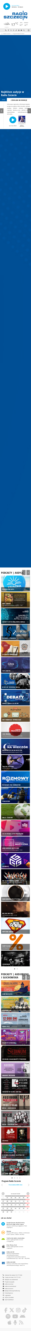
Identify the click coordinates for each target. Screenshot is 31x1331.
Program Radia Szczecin (18, 33)
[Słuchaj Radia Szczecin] (7, 6)
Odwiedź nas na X (11, 30)
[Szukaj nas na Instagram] (18, 1308)
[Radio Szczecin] (15, 15)
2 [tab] (17, 969)
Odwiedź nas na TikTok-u (16, 30)
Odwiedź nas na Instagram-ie (13, 30)
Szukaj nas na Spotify (18, 30)
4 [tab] (19, 1178)
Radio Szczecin (7, 33)
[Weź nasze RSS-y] (21, 1320)
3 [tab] (17, 1178)
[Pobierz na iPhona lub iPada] (9, 1320)
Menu (28, 30)
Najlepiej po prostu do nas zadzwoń (6, 30)
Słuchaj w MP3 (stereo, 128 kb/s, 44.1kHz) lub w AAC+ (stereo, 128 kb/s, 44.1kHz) (18, 1232)
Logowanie (8, 1295)
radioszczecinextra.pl (10, 1286)
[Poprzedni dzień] (4, 1185)
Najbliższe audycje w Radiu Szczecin (12, 93)
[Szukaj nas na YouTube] (15, 1314)
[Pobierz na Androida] (22, 1314)
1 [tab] (14, 969)
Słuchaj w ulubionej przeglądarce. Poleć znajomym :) (17, 1225)
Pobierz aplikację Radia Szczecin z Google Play (16, 1239)
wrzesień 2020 (15, 1193)
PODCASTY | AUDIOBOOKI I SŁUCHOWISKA (15, 975)
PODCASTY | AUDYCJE (12, 572)
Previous (1, 110)
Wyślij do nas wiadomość (21, 30)
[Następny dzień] (27, 1185)
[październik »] (27, 1193)
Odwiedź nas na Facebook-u (8, 30)
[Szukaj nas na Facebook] (5, 1308)
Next (29, 110)
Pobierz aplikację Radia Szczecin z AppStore (15, 1246)
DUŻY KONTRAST (9, 1299)
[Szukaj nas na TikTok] (24, 1308)
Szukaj (24, 30)
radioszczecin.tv (9, 1288)
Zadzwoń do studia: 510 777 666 (13, 1275)
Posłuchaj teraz (9, 1293)
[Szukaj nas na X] (11, 1308)
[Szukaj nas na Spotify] (8, 1314)
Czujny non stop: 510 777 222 (13, 1277)
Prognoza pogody (9, 1282)
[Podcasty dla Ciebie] (15, 1320)
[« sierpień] (4, 1193)
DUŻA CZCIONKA (9, 1297)
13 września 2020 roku (15, 1185)
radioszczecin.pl (9, 1284)
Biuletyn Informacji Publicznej (12, 1290)
